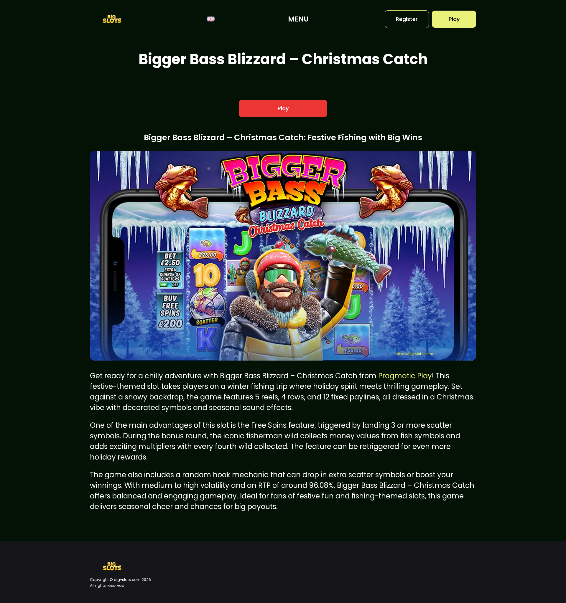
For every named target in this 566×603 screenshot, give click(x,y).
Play (454, 19)
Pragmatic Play (405, 376)
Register (407, 19)
